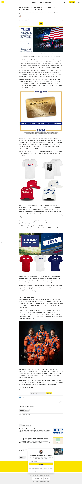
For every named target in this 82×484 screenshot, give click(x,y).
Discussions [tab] (28, 425)
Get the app (46, 478)
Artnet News (22, 307)
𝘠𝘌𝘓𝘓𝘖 (54, 384)
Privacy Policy (50, 468)
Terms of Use (46, 467)
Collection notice (49, 475)
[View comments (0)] (24, 20)
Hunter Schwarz (25, 15)
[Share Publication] (67, 2)
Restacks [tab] (27, 410)
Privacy (40, 475)
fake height (39, 213)
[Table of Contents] (1, 242)
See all (21, 457)
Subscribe (72, 2)
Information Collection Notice (40, 468)
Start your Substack (38, 478)
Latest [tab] (23, 425)
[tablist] (24, 410)
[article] (41, 432)
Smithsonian (34, 377)
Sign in (78, 2)
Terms (43, 475)
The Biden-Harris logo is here (29, 429)
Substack (35, 481)
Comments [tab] (22, 410)
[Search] (64, 2)
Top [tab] (20, 425)
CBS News (31, 318)
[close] (52, 450)
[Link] (17, 297)
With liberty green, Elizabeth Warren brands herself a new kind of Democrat (33, 438)
